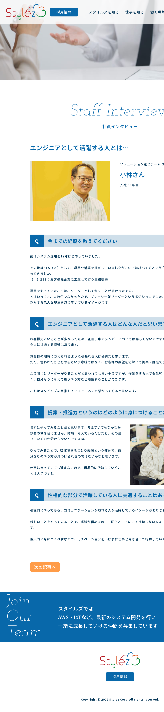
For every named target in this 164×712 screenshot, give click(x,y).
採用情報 (64, 11)
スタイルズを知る (104, 11)
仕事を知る (134, 11)
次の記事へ (45, 567)
